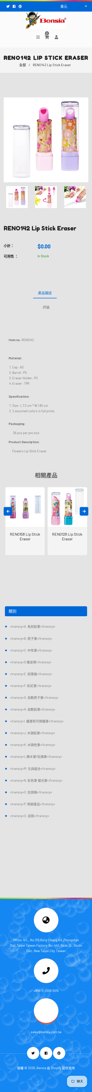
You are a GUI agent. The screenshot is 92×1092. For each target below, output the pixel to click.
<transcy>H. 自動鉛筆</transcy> (32, 709)
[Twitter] (8, 6)
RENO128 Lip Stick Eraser (67, 536)
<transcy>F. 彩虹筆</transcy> (31, 686)
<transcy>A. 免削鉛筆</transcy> (32, 626)
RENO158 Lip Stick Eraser (25, 536)
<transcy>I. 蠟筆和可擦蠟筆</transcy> (37, 721)
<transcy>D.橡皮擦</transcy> (31, 662)
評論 (46, 307)
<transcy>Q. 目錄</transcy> (29, 816)
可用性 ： (11, 256)
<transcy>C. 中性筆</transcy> (31, 650)
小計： (9, 245)
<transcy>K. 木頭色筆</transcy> (32, 745)
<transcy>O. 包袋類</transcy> (31, 792)
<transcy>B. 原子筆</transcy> (31, 638)
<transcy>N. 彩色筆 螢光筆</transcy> (36, 780)
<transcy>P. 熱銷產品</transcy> (32, 804)
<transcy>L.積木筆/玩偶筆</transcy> (36, 756)
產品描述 (45, 293)
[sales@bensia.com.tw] (46, 1022)
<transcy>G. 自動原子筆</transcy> (34, 697)
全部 (22, 65)
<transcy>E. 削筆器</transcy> (31, 674)
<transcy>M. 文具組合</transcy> (33, 769)
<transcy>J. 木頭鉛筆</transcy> (32, 733)
